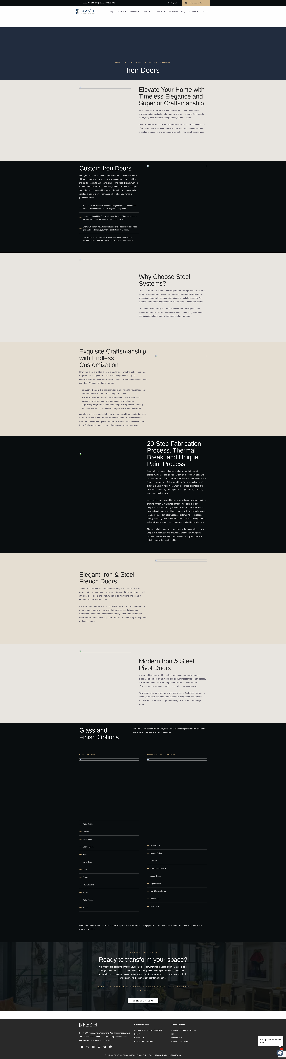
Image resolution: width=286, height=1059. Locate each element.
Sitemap (152, 1055)
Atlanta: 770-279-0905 (107, 3)
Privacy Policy (142, 1055)
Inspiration (175, 3)
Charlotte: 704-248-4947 (89, 3)
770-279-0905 (184, 1041)
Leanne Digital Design (173, 1055)
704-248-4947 (146, 1041)
